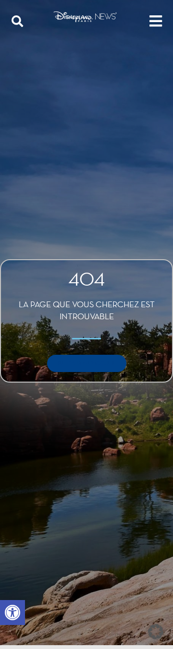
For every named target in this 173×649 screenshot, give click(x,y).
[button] (12, 612)
